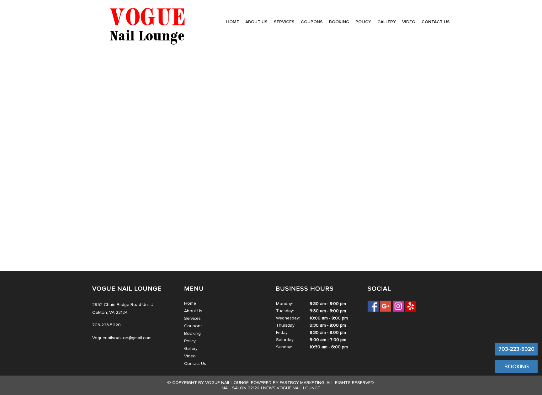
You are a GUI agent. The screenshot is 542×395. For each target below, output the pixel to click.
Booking (339, 21)
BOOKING (516, 366)
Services (284, 21)
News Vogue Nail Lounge (291, 388)
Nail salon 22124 (241, 388)
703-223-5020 (516, 349)
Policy (363, 21)
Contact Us (436, 21)
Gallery (386, 21)
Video (408, 21)
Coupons (312, 21)
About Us (256, 21)
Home (232, 21)
